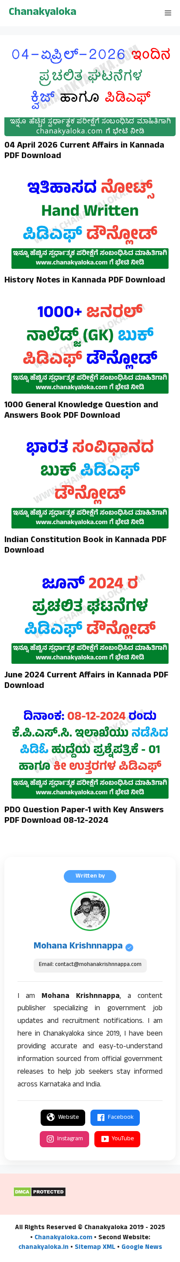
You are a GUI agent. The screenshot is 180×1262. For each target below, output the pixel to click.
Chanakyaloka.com (63, 1238)
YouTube (123, 1139)
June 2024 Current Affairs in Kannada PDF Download (86, 681)
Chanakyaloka (42, 13)
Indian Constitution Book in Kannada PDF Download (85, 546)
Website (68, 1118)
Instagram (70, 1139)
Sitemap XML (95, 1247)
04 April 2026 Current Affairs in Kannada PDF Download (84, 151)
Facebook (121, 1118)
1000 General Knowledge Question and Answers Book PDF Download (81, 411)
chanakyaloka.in (43, 1247)
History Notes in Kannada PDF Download (84, 281)
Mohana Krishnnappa (78, 947)
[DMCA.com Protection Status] (39, 1196)
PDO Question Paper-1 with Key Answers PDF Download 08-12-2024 (84, 816)
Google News (141, 1247)
